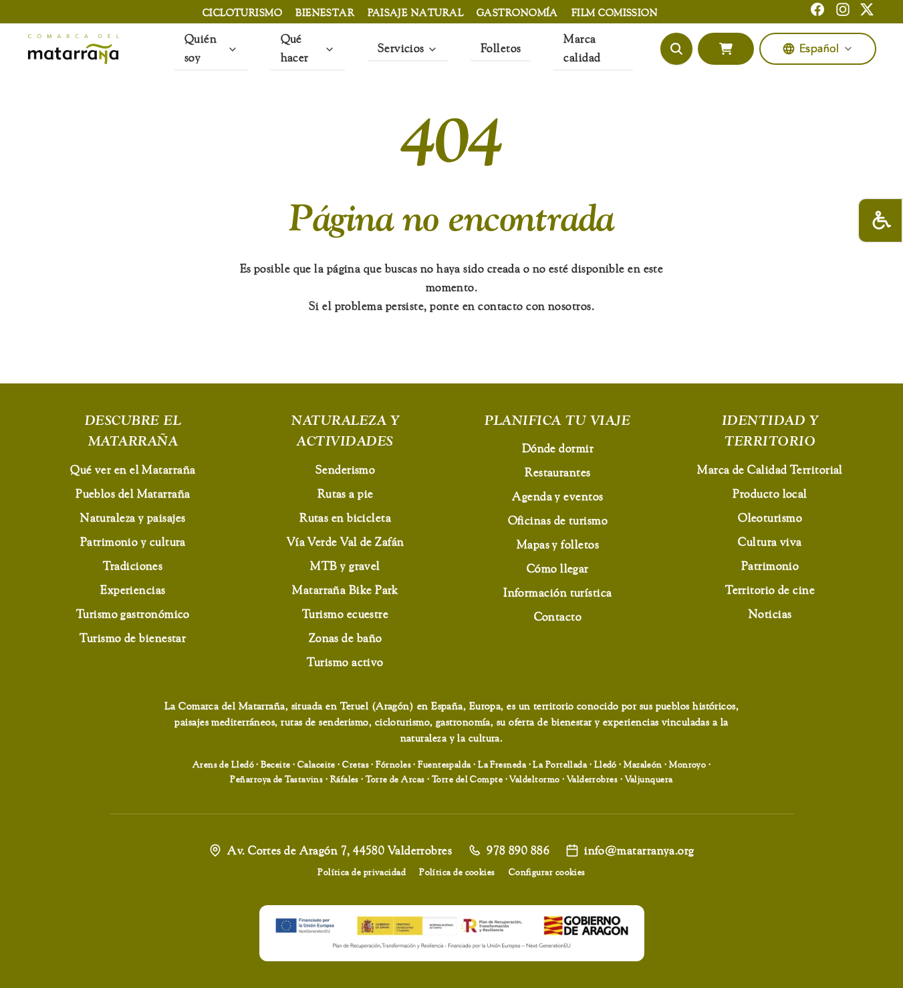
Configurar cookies (547, 871)
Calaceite (316, 764)
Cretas (355, 764)
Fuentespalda (444, 764)
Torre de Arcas (395, 779)
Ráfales (344, 779)
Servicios (401, 48)
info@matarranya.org (639, 850)
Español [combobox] (819, 49)
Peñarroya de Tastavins (276, 779)
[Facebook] (817, 9)
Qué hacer (295, 47)
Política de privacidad (361, 871)
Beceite (275, 764)
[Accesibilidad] (880, 220)
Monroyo (687, 764)
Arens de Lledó (223, 764)
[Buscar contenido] (676, 49)
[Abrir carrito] (726, 49)
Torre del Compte (467, 779)
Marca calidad (581, 47)
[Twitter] (867, 9)
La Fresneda (502, 764)
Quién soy (200, 47)
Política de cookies (457, 871)
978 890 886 (518, 850)
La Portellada (560, 764)
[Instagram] (843, 9)
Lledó (605, 764)
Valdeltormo (534, 779)
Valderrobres (592, 779)
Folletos (501, 48)
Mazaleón (643, 764)
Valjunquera (649, 779)
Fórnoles (393, 764)
